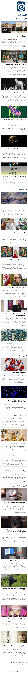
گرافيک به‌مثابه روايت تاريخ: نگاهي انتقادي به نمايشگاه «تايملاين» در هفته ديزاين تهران (14, 400)
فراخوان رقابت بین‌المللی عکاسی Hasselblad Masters (14, 149)
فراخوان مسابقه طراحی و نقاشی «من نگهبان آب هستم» (14, 176)
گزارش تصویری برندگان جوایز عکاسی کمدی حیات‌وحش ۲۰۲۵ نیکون (14, 589)
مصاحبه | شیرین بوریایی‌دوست (19, 206)
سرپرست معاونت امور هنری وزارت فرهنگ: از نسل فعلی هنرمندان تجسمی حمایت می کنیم (14, 232)
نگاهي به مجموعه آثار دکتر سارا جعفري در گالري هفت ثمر (15, 470)
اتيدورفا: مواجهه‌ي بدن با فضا (20, 415)
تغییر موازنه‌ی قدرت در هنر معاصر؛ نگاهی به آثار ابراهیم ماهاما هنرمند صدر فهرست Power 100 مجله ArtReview (14, 531)
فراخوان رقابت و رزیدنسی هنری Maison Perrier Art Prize (15, 120)
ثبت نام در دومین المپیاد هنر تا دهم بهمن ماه (16, 287)
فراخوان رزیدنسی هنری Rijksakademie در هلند (16, 64)
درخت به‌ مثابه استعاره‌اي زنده (19, 372)
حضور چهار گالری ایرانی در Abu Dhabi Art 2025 (16, 619)
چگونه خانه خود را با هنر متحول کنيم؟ (18, 443)
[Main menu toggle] (2, 6)
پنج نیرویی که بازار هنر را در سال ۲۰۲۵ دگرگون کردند (15, 260)
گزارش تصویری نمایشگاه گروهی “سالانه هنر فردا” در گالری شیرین (15, 503)
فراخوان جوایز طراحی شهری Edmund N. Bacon (16, 92)
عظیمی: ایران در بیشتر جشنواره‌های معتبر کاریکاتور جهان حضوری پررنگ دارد (15, 314)
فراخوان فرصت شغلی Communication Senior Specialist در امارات (16, 36)
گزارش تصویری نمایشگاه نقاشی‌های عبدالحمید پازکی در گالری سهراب (14, 645)
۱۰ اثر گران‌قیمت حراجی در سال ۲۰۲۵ (18, 560)
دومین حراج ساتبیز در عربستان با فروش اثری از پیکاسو (14, 343)
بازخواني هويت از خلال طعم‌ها (19, 456)
